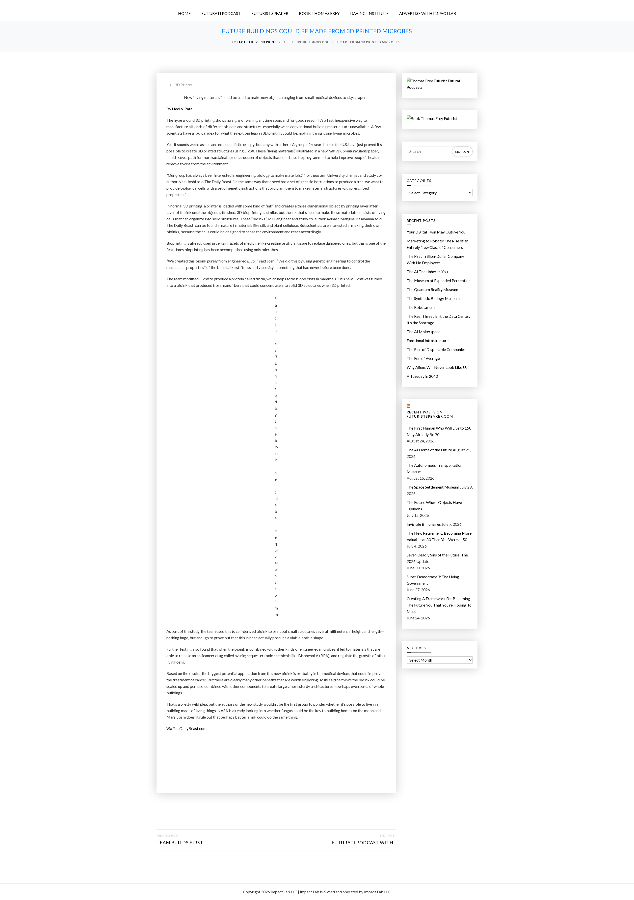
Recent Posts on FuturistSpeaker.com (430, 414)
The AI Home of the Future (429, 449)
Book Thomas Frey (319, 13)
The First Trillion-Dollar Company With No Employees (435, 259)
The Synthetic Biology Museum (433, 298)
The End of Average (423, 358)
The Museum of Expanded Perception (439, 280)
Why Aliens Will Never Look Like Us (437, 367)
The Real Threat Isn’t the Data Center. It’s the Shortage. (438, 319)
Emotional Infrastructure (428, 340)
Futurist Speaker (269, 13)
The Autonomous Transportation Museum (434, 468)
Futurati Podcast (221, 13)
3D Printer (183, 84)
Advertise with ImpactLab (427, 13)
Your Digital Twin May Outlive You (436, 232)
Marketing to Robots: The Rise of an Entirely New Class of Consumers (437, 244)
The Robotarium (421, 307)
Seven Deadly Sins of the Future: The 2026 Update (437, 558)
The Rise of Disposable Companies (436, 349)
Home (184, 13)
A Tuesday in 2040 (422, 376)
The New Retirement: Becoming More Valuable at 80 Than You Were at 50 (439, 536)
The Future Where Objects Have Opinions (434, 505)
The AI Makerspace (423, 331)
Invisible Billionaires (424, 524)
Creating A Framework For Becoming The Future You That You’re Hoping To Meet (439, 605)
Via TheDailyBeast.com (186, 728)
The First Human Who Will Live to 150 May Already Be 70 (439, 431)
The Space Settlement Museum (433, 487)
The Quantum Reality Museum (432, 289)
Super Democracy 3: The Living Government (433, 579)
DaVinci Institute (369, 13)
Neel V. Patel (182, 108)
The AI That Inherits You (427, 271)
